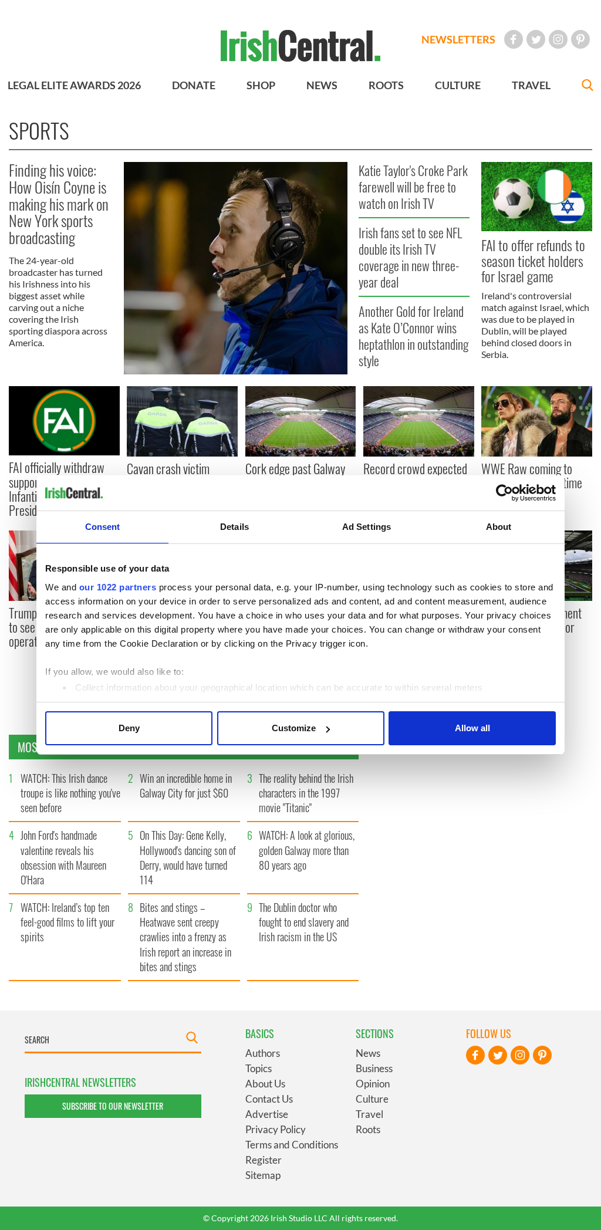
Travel (369, 1114)
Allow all (472, 728)
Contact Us (269, 1099)
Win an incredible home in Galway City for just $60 (186, 785)
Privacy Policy (275, 1129)
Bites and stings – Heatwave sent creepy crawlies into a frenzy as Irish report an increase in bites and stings (185, 937)
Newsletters (458, 39)
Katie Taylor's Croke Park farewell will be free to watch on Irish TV (413, 187)
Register (263, 1160)
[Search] (587, 86)
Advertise (266, 1114)
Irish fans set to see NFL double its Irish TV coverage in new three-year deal (410, 257)
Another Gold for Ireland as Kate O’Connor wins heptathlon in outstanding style (413, 336)
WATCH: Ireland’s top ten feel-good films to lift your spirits (67, 922)
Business (374, 1068)
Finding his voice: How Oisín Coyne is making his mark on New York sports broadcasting (59, 203)
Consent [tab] (102, 527)
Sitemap (263, 1175)
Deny (129, 728)
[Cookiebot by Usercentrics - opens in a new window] (504, 493)
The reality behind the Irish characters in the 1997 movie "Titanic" (306, 793)
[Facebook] (513, 39)
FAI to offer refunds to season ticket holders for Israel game (533, 260)
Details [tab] (234, 527)
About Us (265, 1083)
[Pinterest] (580, 39)
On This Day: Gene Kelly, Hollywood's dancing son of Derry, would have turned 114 (188, 857)
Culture (372, 1099)
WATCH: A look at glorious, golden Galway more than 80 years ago (306, 849)
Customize (294, 728)
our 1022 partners (118, 587)
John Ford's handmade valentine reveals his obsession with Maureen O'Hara (63, 857)
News (368, 1053)
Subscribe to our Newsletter (112, 1106)
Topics (258, 1068)
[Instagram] (558, 39)
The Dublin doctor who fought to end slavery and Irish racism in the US (304, 922)
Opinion (373, 1083)
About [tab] (499, 527)
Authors (262, 1053)
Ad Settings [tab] (366, 527)
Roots (368, 1129)
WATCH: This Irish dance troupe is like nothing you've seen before (70, 793)
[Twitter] (535, 39)
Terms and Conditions (291, 1144)
